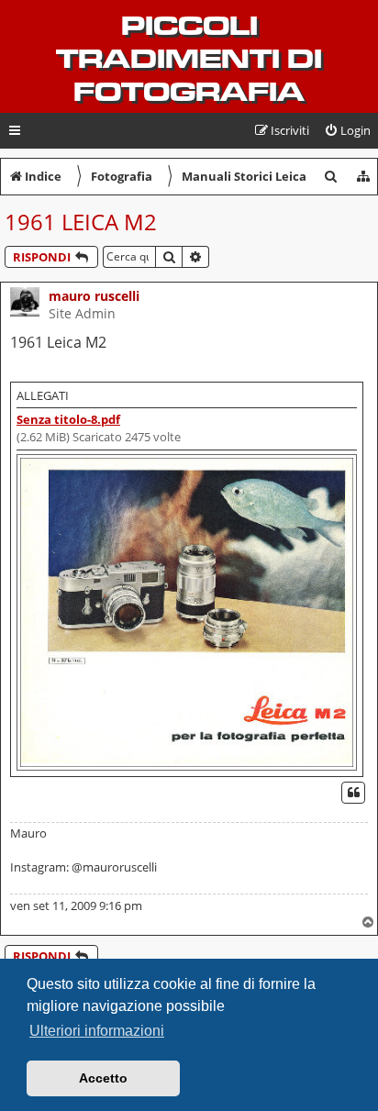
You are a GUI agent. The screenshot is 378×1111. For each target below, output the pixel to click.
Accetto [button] (103, 1078)
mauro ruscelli (94, 296)
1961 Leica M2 (81, 221)
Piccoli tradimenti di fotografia (189, 58)
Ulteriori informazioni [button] (96, 1031)
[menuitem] (347, 131)
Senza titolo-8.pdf (68, 420)
